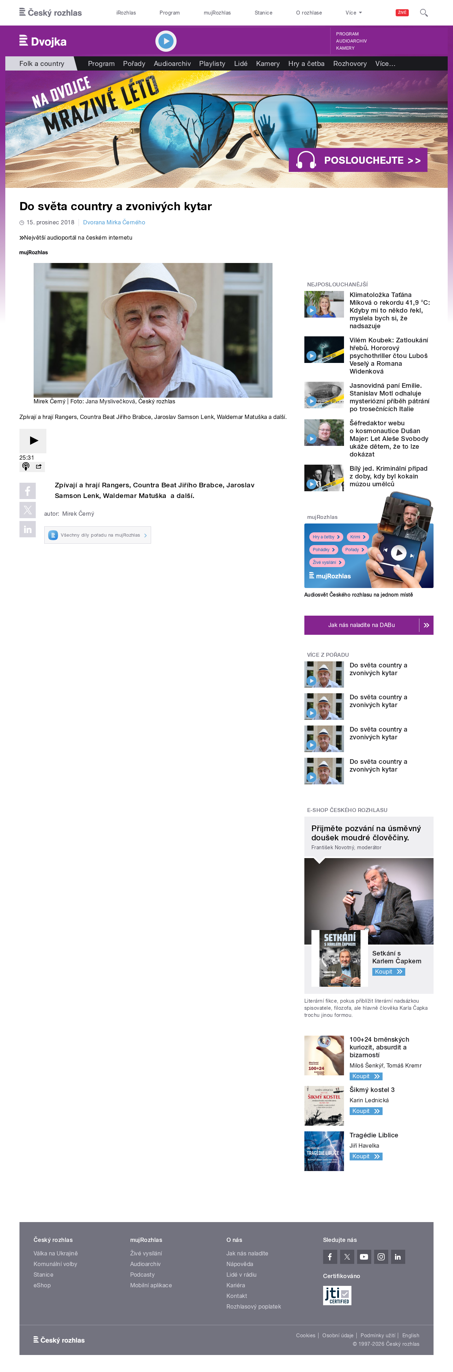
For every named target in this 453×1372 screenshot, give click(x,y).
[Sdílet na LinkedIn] (27, 529)
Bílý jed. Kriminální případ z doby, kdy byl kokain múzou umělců (389, 476)
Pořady (134, 63)
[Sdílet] (38, 467)
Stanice (264, 13)
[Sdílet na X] (27, 510)
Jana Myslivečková (110, 401)
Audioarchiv (351, 41)
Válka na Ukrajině (56, 1253)
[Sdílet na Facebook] (27, 491)
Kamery (345, 48)
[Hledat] (424, 13)
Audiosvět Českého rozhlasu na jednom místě (358, 595)
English (410, 1335)
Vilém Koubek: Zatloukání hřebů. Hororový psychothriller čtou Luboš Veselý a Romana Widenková (389, 355)
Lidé (241, 63)
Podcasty (142, 1274)
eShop (42, 1285)
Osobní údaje (338, 1335)
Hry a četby (323, 536)
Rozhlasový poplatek (253, 1306)
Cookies (305, 1335)
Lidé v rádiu (241, 1274)
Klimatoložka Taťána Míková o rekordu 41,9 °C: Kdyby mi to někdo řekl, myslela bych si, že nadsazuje (390, 310)
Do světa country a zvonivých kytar (379, 669)
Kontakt (236, 1296)
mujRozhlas (217, 13)
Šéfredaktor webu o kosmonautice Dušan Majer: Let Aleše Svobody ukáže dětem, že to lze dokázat (389, 438)
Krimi (355, 536)
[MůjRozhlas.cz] (33, 253)
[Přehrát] (32, 441)
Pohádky (321, 549)
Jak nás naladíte (247, 1253)
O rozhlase (309, 13)
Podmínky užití (378, 1335)
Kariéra (235, 1285)
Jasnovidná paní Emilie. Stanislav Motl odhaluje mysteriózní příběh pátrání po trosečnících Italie (389, 397)
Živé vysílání (324, 562)
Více (385, 63)
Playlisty (212, 63)
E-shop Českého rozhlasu (347, 810)
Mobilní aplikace (151, 1285)
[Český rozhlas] (50, 13)
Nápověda (239, 1264)
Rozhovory (350, 63)
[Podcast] (25, 467)
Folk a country (42, 63)
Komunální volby (55, 1264)
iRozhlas (126, 13)
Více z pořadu (328, 655)
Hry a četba (306, 63)
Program (170, 13)
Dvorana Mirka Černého (114, 222)
